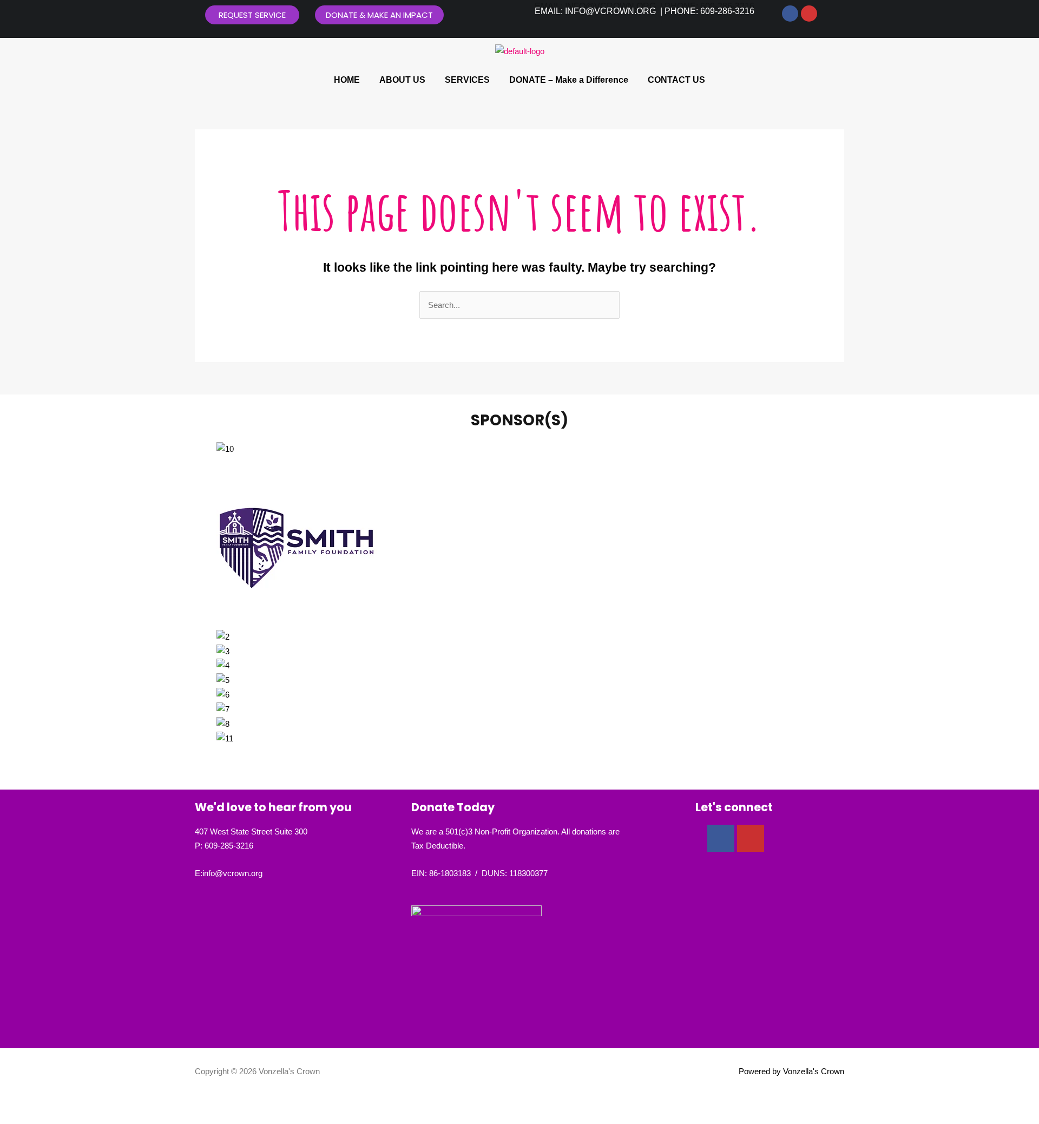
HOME (347, 79)
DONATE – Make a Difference (568, 79)
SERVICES (467, 79)
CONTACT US (676, 79)
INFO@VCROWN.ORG (610, 11)
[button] (519, 752)
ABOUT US (402, 79)
